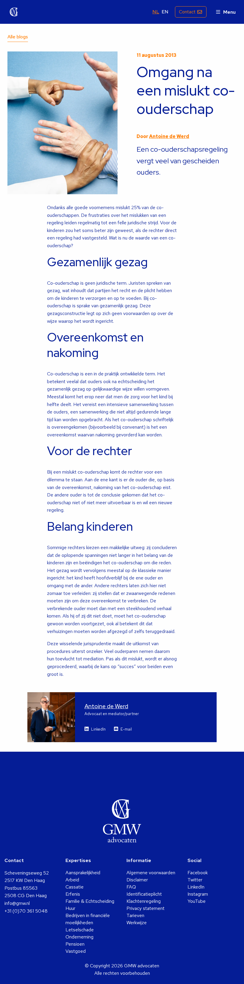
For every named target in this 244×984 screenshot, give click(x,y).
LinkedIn (98, 729)
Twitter (194, 880)
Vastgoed (75, 951)
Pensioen (75, 944)
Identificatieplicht (144, 894)
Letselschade (79, 930)
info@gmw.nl (17, 903)
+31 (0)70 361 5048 (26, 911)
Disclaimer (137, 880)
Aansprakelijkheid (82, 872)
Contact (187, 12)
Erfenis (72, 894)
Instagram (197, 894)
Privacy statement (145, 908)
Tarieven (135, 915)
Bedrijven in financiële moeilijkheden (87, 919)
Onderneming (79, 937)
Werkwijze (136, 922)
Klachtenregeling (143, 901)
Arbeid (72, 880)
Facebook (197, 872)
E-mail (126, 729)
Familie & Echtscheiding (89, 901)
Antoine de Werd (169, 136)
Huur (70, 908)
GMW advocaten (14, 12)
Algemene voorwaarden (150, 872)
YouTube (196, 901)
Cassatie (74, 887)
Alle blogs (17, 37)
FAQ (131, 887)
